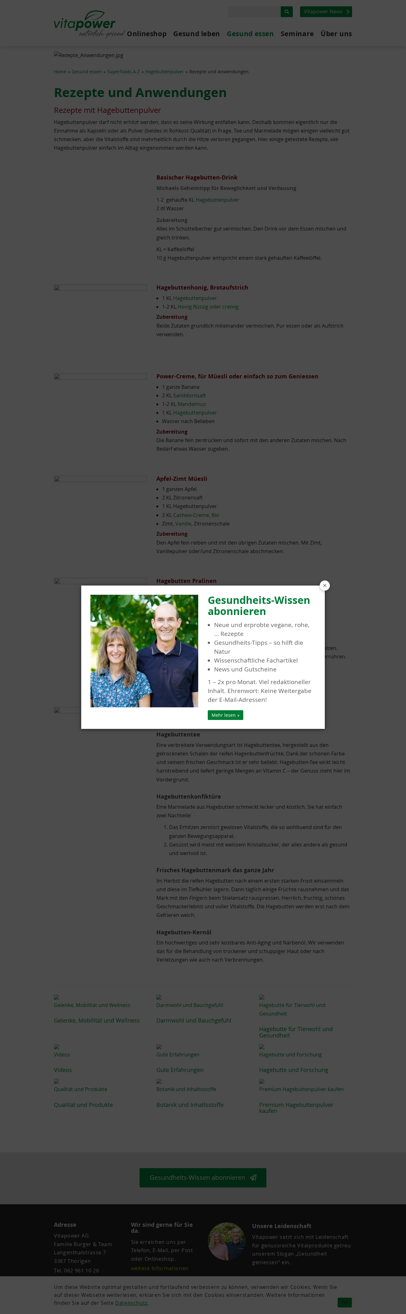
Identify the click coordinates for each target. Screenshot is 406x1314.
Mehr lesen (224, 715)
